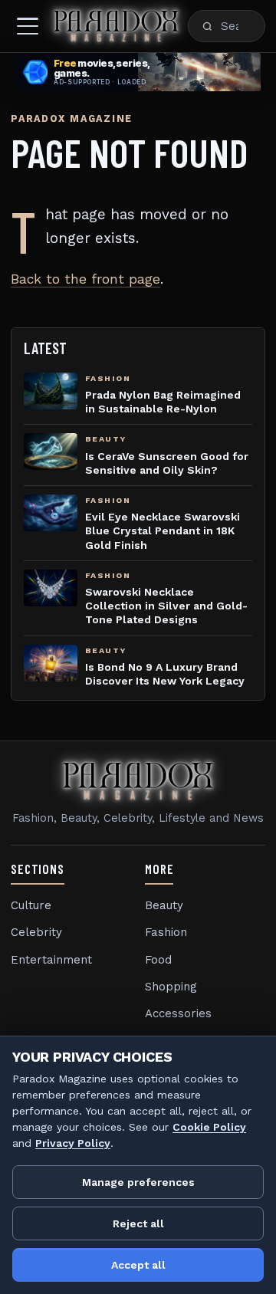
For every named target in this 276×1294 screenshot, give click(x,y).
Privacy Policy (72, 1143)
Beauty (164, 905)
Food (158, 960)
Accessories (178, 1013)
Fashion (166, 932)
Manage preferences (138, 1182)
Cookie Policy (209, 1127)
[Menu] (27, 26)
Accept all (138, 1265)
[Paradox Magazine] (116, 26)
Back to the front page (85, 279)
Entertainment (51, 960)
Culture (31, 905)
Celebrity (36, 932)
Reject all (138, 1223)
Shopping (171, 986)
